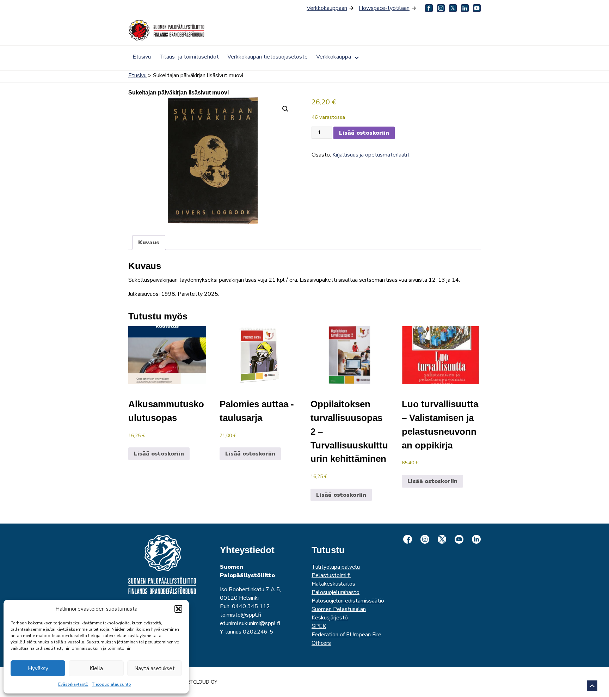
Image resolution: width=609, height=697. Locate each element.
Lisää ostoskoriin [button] (159, 454)
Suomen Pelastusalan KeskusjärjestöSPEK (339, 617)
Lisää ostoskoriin (364, 133)
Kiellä (96, 668)
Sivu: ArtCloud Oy (193, 682)
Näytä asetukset (154, 668)
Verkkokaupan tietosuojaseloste (267, 57)
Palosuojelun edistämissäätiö (348, 601)
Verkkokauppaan (327, 8)
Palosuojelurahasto (335, 592)
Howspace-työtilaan (384, 8)
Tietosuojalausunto (111, 684)
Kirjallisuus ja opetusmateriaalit (371, 155)
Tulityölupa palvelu (336, 567)
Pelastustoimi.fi (331, 575)
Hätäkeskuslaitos (333, 584)
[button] (178, 608)
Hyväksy (38, 668)
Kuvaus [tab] (148, 242)
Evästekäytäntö (73, 684)
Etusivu (142, 57)
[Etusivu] (167, 30)
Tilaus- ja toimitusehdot (189, 57)
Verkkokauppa (333, 57)
